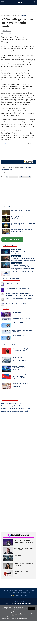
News (8, 15)
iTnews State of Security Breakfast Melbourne (22, 331)
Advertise (9, 592)
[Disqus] (18, 437)
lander (11, 177)
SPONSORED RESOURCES (11, 279)
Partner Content (10, 245)
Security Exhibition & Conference (22, 319)
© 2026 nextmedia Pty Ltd (22, 595)
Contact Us (5, 590)
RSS (29, 592)
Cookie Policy (10, 618)
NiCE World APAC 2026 (19, 323)
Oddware (24, 15)
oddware (22, 177)
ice (7, 177)
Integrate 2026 (16, 312)
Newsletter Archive (17, 592)
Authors (27, 590)
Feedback (32, 590)
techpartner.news (11, 603)
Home (3, 15)
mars (16, 177)
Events (5, 308)
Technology (15, 15)
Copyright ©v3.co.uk (6, 172)
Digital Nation (21, 603)
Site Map (25, 592)
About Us (11, 590)
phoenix (28, 177)
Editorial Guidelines (19, 590)
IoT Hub (28, 603)
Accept (31, 608)
